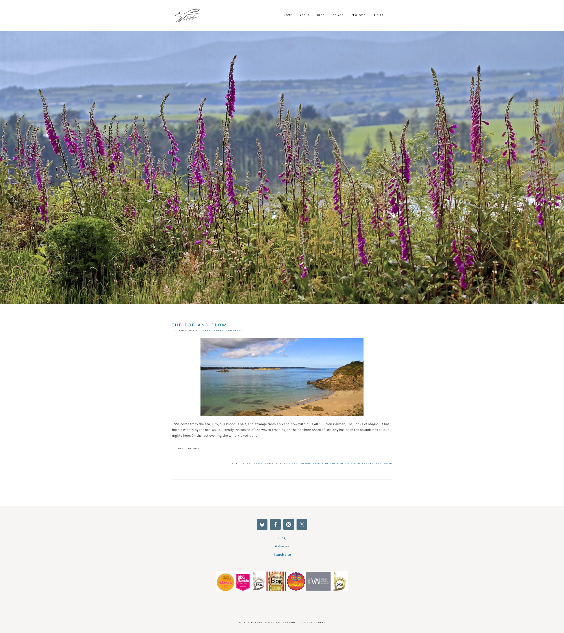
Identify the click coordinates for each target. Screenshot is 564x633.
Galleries (282, 546)
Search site (282, 554)
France (318, 463)
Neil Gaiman (334, 463)
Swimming (352, 463)
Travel (257, 463)
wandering (383, 463)
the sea (368, 463)
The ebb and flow (199, 325)
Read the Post (189, 448)
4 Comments (233, 330)
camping (305, 463)
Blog (282, 538)
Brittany (290, 463)
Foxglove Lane (189, 15)
